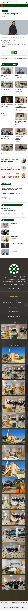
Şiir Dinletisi (4, 114)
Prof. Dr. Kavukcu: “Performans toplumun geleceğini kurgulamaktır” (20, 107)
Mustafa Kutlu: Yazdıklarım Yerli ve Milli (6, 91)
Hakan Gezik (14, 223)
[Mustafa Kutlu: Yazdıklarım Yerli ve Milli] (7, 84)
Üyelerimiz (4, 11)
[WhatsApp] (12, 52)
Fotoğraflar (18, 89)
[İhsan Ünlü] (21, 147)
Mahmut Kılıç (18, 75)
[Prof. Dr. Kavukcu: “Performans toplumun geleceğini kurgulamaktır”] (21, 99)
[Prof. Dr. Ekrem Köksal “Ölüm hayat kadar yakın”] (21, 116)
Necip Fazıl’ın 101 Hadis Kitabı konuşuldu (19, 138)
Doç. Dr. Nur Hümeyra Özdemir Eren (7, 105)
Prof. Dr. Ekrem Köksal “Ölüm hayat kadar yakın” (20, 123)
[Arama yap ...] (26, 2)
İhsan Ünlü (17, 152)
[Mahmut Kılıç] (21, 70)
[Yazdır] (15, 52)
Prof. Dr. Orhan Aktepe (17, 243)
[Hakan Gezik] (5, 225)
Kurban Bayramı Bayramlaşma (5, 137)
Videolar (11, 607)
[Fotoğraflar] (21, 84)
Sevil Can (13, 230)
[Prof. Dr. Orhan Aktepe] (5, 245)
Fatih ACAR (21, 605)
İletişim (3, 152)
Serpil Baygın (14, 236)
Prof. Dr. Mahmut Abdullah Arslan (5, 76)
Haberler (6, 607)
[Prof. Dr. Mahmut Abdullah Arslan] (7, 70)
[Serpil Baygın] (5, 239)
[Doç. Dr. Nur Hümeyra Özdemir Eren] (7, 99)
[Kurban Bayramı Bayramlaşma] (7, 131)
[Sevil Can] (5, 232)
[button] (14, 332)
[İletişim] (7, 147)
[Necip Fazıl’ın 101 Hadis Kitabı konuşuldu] (21, 131)
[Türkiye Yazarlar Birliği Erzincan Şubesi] (12, 2)
